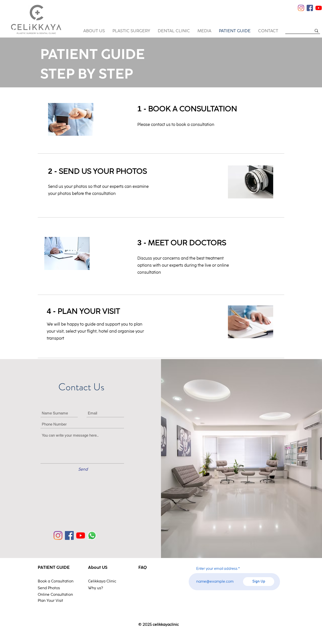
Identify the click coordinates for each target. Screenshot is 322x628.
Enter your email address (216, 569)
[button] (94, 31)
